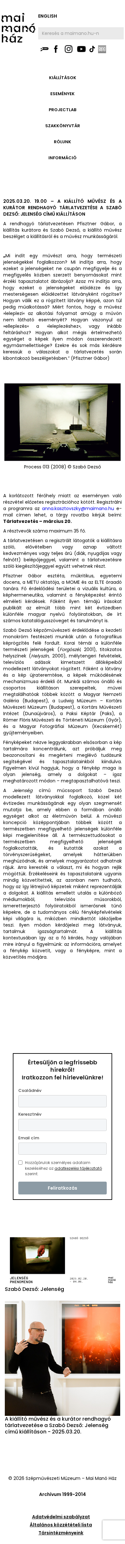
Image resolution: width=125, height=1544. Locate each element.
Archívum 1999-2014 (62, 1494)
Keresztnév (29, 1114)
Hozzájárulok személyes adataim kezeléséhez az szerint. (63, 1168)
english (47, 16)
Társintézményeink (60, 1533)
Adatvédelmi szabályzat (61, 1517)
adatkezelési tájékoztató (78, 1168)
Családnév (29, 1090)
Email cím (28, 1138)
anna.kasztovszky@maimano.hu (78, 508)
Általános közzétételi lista (61, 1525)
